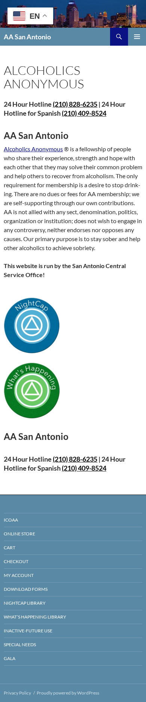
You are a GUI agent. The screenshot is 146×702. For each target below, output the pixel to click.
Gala (9, 658)
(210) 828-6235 (75, 459)
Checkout (16, 561)
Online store (19, 534)
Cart (9, 547)
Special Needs (20, 644)
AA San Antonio (27, 37)
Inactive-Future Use (28, 630)
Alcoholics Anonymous (33, 148)
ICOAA (11, 520)
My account (19, 575)
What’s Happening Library (35, 617)
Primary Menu (137, 37)
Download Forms (26, 589)
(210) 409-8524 (84, 113)
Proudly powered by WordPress (68, 693)
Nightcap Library (25, 603)
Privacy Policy (17, 693)
